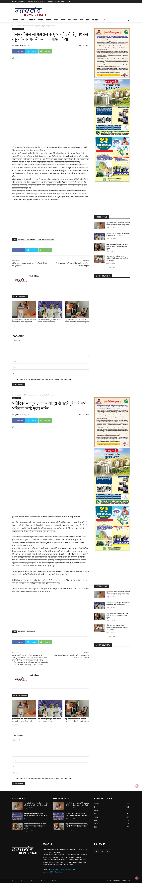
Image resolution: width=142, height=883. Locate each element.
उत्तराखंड (15, 20)
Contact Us (70, 1)
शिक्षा (81, 20)
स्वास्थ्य (63, 20)
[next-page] (16, 326)
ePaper (103, 20)
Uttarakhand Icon (60, 1)
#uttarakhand (31, 239)
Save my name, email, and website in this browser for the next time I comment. (43, 379)
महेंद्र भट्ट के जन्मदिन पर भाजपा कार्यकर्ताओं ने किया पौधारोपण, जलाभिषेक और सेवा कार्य (117, 258)
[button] (127, 20)
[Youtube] (107, 851)
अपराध (56, 20)
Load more (111, 267)
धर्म (18, 29)
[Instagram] (102, 851)
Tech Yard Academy (58, 881)
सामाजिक (48, 20)
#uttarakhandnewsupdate (46, 239)
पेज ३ (87, 20)
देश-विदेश (95, 20)
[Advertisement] (50, 125)
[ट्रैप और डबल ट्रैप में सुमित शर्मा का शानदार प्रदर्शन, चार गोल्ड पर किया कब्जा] (50, 309)
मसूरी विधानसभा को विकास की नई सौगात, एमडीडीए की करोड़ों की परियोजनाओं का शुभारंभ (117, 247)
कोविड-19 (32, 20)
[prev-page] (13, 326)
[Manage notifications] (137, 878)
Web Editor (19, 45)
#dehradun (21, 239)
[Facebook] (96, 851)
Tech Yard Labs (46, 881)
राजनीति (40, 20)
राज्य (23, 20)
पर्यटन (75, 20)
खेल (69, 20)
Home (14, 26)
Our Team (49, 1)
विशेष (22, 29)
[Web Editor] (13, 46)
